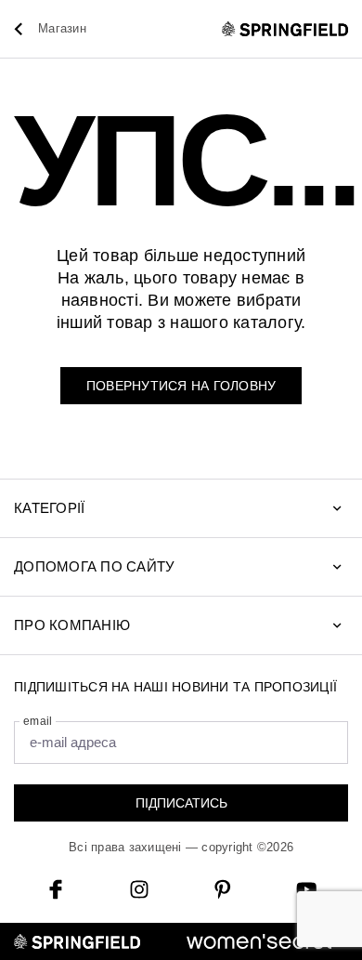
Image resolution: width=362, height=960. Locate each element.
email (37, 721)
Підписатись (181, 803)
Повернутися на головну (181, 385)
